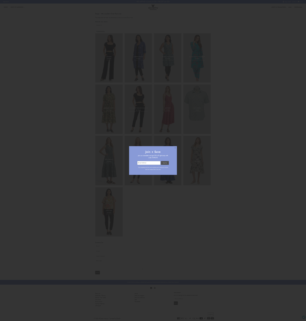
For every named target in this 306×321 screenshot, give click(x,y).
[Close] (175, 148)
